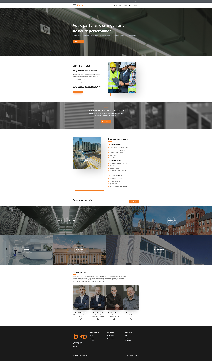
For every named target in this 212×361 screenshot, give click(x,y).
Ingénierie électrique (111, 337)
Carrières (130, 5)
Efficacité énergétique (111, 335)
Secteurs (120, 5)
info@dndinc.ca (128, 340)
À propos (125, 5)
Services (115, 5)
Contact (135, 5)
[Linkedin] (76, 346)
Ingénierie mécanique (111, 338)
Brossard (126, 337)
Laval (126, 335)
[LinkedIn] (74, 1)
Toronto (126, 338)
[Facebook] (76, 1)
